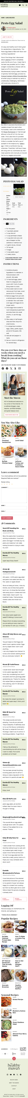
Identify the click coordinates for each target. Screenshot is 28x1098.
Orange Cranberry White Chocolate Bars (14, 76)
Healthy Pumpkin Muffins (18, 987)
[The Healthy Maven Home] (4, 5)
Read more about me (11, 414)
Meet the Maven (14, 1082)
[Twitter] (17, 1074)
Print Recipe (19, 197)
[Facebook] (14, 1074)
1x (7, 223)
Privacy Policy (6, 1096)
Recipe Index (14, 1079)
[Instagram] (7, 1074)
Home (3, 17)
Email (3, 511)
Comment (4, 487)
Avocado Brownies (5, 986)
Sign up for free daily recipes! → (14, 1)
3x (13, 223)
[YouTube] (10, 1074)
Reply (24, 528)
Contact (14, 1085)
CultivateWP (22, 1096)
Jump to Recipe (7, 37)
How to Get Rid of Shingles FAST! (19, 963)
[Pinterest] (20, 1074)
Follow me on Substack (9, 914)
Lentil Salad (19, 440)
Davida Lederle (12, 27)
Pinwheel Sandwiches (6, 441)
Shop (14, 1088)
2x (10, 223)
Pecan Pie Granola (9, 132)
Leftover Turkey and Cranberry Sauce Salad (19, 464)
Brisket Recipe (18, 999)
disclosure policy (4, 42)
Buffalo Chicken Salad (7, 462)
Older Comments (5, 899)
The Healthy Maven (8, 199)
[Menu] (26, 5)
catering (7, 60)
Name (3, 505)
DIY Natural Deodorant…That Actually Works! (7, 963)
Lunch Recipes (10, 17)
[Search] (23, 5)
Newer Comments (18, 899)
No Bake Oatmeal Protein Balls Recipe (6, 939)
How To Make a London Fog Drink (20, 938)
